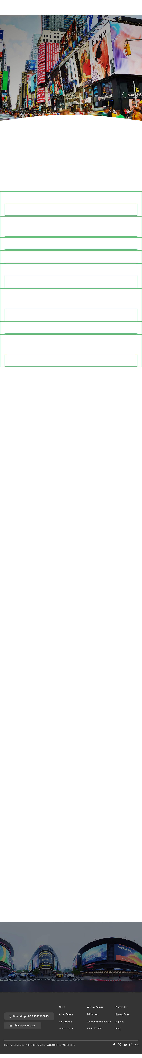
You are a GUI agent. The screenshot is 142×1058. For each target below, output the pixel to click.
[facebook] (114, 1044)
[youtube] (125, 1044)
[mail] (136, 1044)
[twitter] (119, 1044)
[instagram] (130, 1044)
